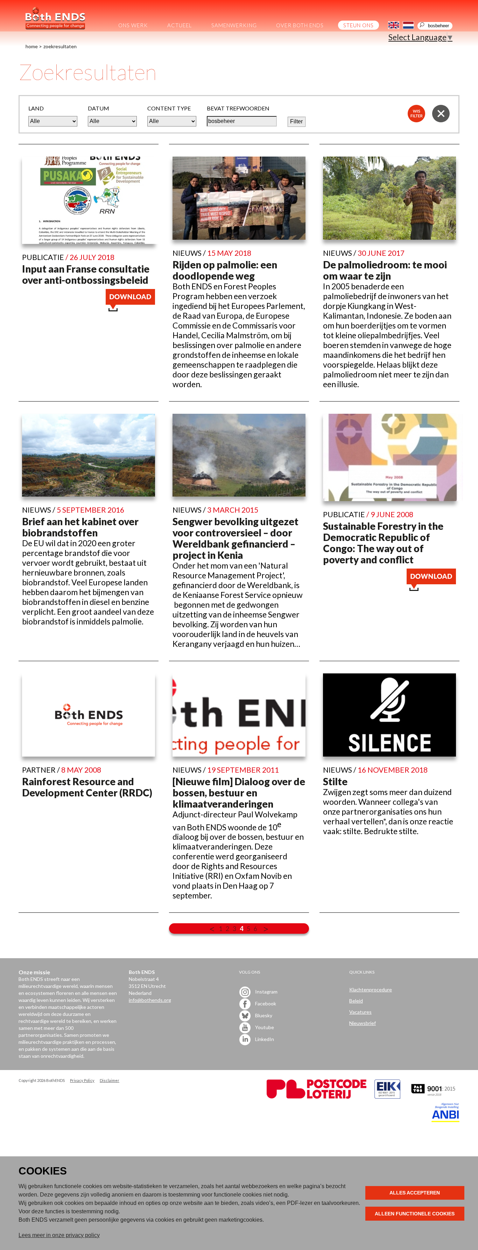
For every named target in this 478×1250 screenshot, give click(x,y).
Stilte (335, 781)
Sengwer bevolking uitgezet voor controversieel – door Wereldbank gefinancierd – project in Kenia (235, 538)
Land (36, 108)
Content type (169, 108)
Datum (98, 108)
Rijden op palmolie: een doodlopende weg (225, 270)
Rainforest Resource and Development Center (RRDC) (87, 787)
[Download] (130, 308)
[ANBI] (445, 1120)
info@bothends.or (148, 1000)
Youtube (264, 1027)
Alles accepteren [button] (414, 1192)
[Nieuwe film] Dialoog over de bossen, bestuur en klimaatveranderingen (239, 792)
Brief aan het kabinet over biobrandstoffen (80, 527)
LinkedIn (264, 1039)
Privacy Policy (82, 1080)
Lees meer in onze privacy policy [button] (59, 1235)
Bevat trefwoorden (238, 108)
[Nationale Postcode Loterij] (316, 1097)
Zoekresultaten (60, 46)
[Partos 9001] (433, 1097)
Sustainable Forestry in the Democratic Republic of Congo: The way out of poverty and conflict (383, 542)
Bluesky (263, 1015)
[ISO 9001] (387, 1097)
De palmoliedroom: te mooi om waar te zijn (385, 270)
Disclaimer (109, 1080)
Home (32, 46)
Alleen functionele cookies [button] (415, 1213)
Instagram (265, 992)
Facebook (265, 1003)
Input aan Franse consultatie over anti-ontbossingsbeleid (85, 274)
